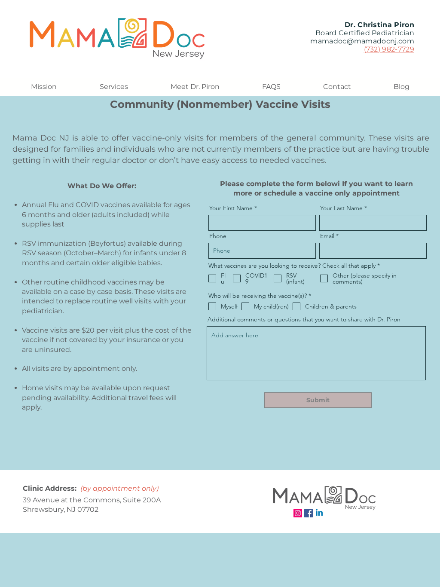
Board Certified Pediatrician (364, 33)
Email (327, 236)
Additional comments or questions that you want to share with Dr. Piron (304, 319)
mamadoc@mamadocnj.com (362, 41)
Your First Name (231, 208)
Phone (217, 236)
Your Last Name (341, 208)
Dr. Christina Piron (379, 25)
